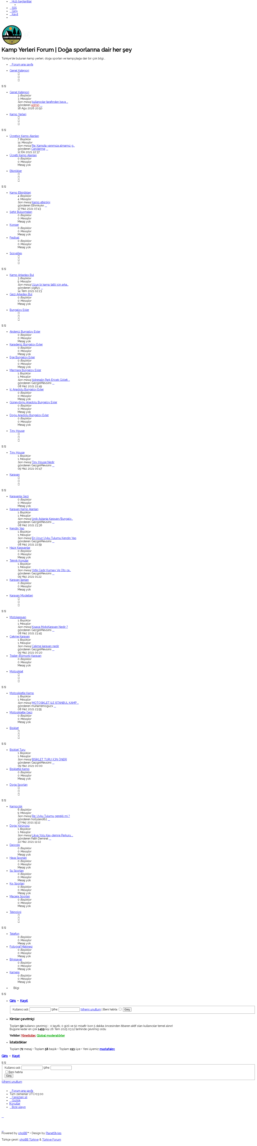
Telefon (14, 933)
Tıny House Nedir (43, 462)
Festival (14, 237)
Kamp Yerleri (18, 114)
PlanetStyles (53, 1133)
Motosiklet (16, 671)
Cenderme (38, 148)
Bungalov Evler (19, 310)
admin (35, 105)
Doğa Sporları (19, 784)
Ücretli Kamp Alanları (23, 155)
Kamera (14, 972)
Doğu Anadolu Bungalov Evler (29, 415)
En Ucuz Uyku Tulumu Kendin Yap (54, 538)
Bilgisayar (16, 959)
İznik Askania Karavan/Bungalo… (52, 518)
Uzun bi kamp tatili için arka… (50, 284)
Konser (14, 224)
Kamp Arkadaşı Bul (22, 275)
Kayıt (24, 1001)
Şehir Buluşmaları (21, 211)
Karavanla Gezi (19, 496)
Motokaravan (18, 617)
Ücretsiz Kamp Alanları (24, 136)
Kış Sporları (17, 883)
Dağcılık (15, 845)
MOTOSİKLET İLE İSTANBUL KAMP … (55, 702)
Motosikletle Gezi (21, 712)
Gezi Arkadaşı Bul (21, 294)
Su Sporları (17, 870)
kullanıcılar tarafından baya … (50, 101)
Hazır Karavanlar (20, 547)
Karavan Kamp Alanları (24, 509)
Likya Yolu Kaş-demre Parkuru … (52, 835)
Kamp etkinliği (41, 202)
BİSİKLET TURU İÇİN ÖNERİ (49, 759)
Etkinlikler (16, 171)
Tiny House (17, 430)
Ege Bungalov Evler (22, 357)
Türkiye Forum (51, 1139)
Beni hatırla (110, 1009)
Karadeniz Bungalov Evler (26, 344)
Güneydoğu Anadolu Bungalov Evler (33, 402)
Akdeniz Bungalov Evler (25, 331)
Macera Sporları (20, 896)
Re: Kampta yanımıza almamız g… (53, 145)
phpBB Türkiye (29, 1139)
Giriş (13, 1001)
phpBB (22, 1133)
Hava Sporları (18, 857)
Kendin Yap (17, 528)
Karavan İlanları (19, 579)
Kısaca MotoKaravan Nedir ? (50, 626)
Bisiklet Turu (17, 749)
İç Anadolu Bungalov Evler (27, 389)
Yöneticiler (28, 1035)
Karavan (15, 474)
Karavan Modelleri (21, 595)
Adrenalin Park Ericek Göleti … (51, 379)
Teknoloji (15, 912)
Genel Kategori (19, 70)
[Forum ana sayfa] (32, 44)
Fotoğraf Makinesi (21, 946)
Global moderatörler (51, 1035)
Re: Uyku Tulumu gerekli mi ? (51, 816)
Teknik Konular (19, 560)
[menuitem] (13, 7)
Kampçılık (16, 806)
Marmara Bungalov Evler (25, 370)
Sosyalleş (16, 253)
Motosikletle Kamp (22, 693)
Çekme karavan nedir (45, 646)
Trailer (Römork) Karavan (25, 655)
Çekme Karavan (20, 636)
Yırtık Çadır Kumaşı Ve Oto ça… (51, 570)
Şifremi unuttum (91, 1009)
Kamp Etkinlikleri (20, 192)
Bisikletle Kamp (20, 769)
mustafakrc (107, 1049)
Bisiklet (14, 728)
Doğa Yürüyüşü (20, 825)
